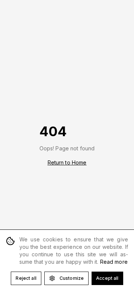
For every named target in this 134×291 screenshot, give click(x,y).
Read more (114, 262)
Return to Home (67, 162)
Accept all (107, 278)
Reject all (26, 278)
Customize (72, 278)
